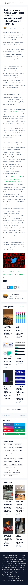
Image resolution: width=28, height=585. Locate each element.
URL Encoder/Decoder (20, 563)
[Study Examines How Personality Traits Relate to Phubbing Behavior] (20, 526)
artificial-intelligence (9, 453)
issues (20, 464)
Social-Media (6, 282)
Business (13, 280)
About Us (6, 557)
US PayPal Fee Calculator (9, 567)
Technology (13, 282)
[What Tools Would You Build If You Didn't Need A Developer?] (8, 349)
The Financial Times (16, 111)
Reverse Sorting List (8, 565)
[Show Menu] (2, 2)
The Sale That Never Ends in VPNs (19, 360)
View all (22, 306)
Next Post (23, 415)
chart (5, 456)
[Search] (25, 2)
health (5, 464)
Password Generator (18, 561)
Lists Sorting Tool (20, 565)
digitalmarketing (8, 461)
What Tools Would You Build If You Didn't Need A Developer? (8, 361)
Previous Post (6, 415)
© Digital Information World (10, 555)
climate (11, 456)
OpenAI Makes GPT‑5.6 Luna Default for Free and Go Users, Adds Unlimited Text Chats (20, 331)
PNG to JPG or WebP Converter (14, 573)
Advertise (22, 555)
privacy (13, 467)
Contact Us (5, 559)
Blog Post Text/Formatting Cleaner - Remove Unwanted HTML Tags (14, 575)
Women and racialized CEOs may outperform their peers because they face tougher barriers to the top (20, 507)
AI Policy (21, 557)
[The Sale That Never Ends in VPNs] (20, 349)
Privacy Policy (14, 557)
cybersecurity (20, 458)
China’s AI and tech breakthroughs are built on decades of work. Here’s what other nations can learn (8, 507)
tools (5, 475)
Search (11, 447)
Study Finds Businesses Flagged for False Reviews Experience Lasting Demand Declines (8, 540)
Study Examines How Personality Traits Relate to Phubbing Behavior (19, 539)
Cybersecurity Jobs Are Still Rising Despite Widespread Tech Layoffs (15, 179)
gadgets (17, 461)
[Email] (15, 287)
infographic (13, 464)
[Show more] (18, 287)
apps (9, 280)
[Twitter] (11, 287)
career (19, 453)
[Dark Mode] (22, 2)
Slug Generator (8, 561)
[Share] (22, 28)
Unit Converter (22, 567)
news (18, 280)
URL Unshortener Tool (14, 578)
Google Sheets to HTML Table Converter (14, 580)
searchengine (7, 470)
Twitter (19, 282)
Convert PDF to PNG (10, 571)
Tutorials (15, 450)
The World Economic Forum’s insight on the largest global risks (14, 274)
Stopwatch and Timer (20, 569)
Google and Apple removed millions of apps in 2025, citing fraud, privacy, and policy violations (8, 392)
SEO (5, 447)
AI (4, 444)
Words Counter (13, 559)
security (16, 470)
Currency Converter (7, 569)
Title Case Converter (7, 563)
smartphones (16, 472)
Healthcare (18, 444)
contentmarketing (9, 458)
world (15, 475)
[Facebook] (8, 287)
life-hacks (6, 467)
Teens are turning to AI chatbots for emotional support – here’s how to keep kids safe (8, 331)
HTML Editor (22, 559)
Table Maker (20, 571)
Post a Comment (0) (14, 410)
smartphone (7, 472)
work (10, 475)
